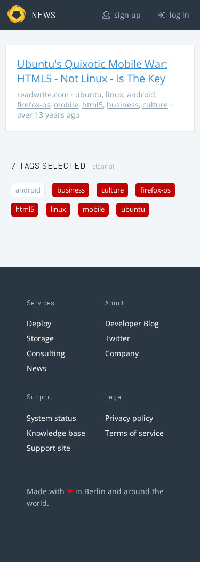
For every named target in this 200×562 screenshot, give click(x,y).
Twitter (117, 338)
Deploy (39, 323)
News (36, 368)
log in (178, 15)
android (141, 94)
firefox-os (33, 104)
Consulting (46, 353)
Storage (40, 338)
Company (122, 353)
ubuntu (88, 94)
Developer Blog (132, 323)
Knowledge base (56, 433)
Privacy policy (129, 418)
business (123, 104)
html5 (92, 104)
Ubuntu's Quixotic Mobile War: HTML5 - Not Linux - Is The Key (92, 71)
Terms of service (134, 433)
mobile (66, 104)
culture (155, 104)
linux (114, 94)
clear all (104, 166)
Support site (48, 448)
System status (51, 418)
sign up (126, 15)
